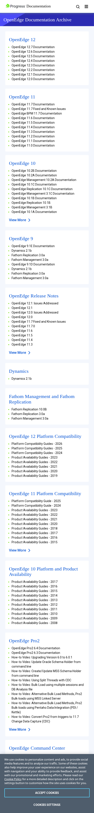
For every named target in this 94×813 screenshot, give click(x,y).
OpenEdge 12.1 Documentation (33, 74)
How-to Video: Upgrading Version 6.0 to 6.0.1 (42, 657)
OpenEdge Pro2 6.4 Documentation (36, 648)
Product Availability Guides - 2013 (34, 600)
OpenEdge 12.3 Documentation (33, 65)
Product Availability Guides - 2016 (34, 537)
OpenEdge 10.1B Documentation (34, 198)
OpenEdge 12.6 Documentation (33, 51)
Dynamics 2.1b (22, 250)
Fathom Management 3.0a (30, 259)
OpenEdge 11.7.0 (23, 326)
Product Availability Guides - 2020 (34, 471)
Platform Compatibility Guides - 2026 (37, 443)
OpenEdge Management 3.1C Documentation (43, 193)
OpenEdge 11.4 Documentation (33, 127)
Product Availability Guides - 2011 (34, 609)
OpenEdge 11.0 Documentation (33, 145)
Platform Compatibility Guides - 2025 (37, 448)
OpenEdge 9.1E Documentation (33, 246)
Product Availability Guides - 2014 (34, 595)
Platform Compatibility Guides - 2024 (37, 453)
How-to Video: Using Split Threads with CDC (41, 680)
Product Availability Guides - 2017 (34, 533)
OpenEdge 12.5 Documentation (33, 56)
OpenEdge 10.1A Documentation (34, 212)
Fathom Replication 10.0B (29, 409)
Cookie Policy (13, 779)
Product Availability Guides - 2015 (34, 542)
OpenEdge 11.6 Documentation (33, 118)
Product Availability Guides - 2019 (34, 475)
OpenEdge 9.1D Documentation (33, 264)
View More (17, 220)
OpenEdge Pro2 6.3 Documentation (36, 652)
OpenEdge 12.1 (22, 308)
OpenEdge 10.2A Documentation (34, 175)
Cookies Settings (46, 805)
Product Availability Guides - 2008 (34, 623)
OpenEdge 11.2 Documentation (33, 136)
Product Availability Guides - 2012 (34, 604)
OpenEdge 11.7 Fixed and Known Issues (39, 109)
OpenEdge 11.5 (22, 335)
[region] (47, 783)
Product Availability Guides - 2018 (34, 528)
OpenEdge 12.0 (22, 317)
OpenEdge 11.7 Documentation (33, 104)
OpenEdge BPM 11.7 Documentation (37, 113)
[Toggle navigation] (86, 6)
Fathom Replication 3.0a (28, 255)
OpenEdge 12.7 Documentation (33, 47)
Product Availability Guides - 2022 (34, 462)
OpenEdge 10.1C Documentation (34, 184)
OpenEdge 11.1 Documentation (33, 141)
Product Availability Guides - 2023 (34, 457)
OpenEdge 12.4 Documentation (33, 60)
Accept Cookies (47, 793)
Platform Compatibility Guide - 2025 (36, 501)
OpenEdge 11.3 (22, 344)
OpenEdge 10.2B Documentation (34, 170)
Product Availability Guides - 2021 (34, 466)
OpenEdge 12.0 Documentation (33, 79)
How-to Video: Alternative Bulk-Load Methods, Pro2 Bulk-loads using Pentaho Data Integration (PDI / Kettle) (47, 707)
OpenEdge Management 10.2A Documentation (44, 180)
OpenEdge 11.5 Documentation (33, 122)
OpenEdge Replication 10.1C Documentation (42, 189)
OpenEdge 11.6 (22, 330)
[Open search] (77, 6)
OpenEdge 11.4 (22, 340)
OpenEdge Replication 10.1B (31, 202)
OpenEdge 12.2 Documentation (33, 70)
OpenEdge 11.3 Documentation (33, 131)
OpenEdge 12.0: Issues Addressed (35, 312)
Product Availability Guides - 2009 (34, 618)
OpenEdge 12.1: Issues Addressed (35, 303)
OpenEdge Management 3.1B (32, 207)
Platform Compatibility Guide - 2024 (36, 505)
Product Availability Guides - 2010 (34, 614)
